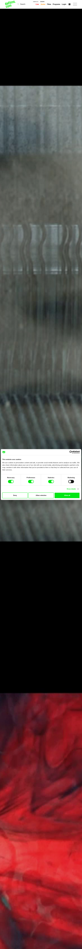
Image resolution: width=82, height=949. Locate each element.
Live (37, 4)
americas (35, 1)
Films (49, 4)
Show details (71, 489)
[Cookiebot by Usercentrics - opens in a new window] (71, 452)
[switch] (31, 481)
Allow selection (41, 495)
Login (64, 4)
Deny (15, 495)
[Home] (10, 4)
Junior (42, 4)
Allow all (67, 495)
